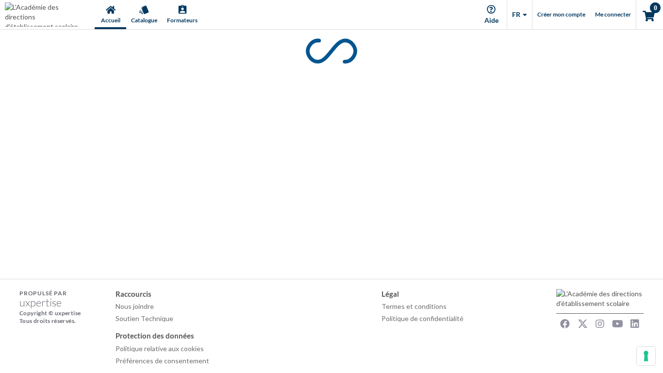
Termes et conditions (414, 306)
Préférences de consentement (162, 360)
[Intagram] (600, 324)
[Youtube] (617, 324)
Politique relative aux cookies (160, 348)
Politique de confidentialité (422, 318)
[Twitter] (582, 324)
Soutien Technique (144, 318)
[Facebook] (565, 324)
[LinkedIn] (635, 324)
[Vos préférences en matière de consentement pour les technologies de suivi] (646, 356)
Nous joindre (135, 306)
